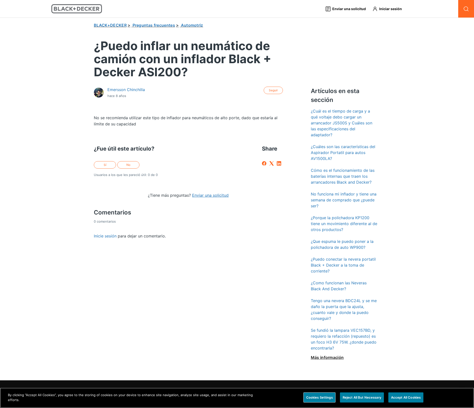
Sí (105, 165)
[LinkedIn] (279, 163)
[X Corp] (271, 163)
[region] (237, 398)
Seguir (273, 90)
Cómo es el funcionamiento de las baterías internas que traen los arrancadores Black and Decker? (343, 176)
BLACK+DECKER (110, 25)
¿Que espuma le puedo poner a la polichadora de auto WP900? (342, 244)
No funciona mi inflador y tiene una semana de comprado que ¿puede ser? (343, 200)
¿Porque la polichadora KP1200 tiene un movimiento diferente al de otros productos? (344, 223)
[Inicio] (76, 8)
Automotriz (192, 25)
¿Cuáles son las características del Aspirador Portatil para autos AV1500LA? (343, 152)
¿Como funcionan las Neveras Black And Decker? (339, 285)
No (128, 165)
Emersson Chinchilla (126, 89)
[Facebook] (264, 163)
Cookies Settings (319, 397)
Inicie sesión (105, 235)
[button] (389, 9)
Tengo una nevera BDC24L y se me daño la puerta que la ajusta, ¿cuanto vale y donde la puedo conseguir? (344, 309)
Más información (327, 357)
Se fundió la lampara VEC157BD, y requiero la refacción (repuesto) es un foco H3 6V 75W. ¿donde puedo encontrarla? (343, 339)
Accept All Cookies (406, 397)
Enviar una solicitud (210, 195)
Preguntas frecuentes (154, 25)
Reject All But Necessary (362, 397)
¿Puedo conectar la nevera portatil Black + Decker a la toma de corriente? (343, 265)
